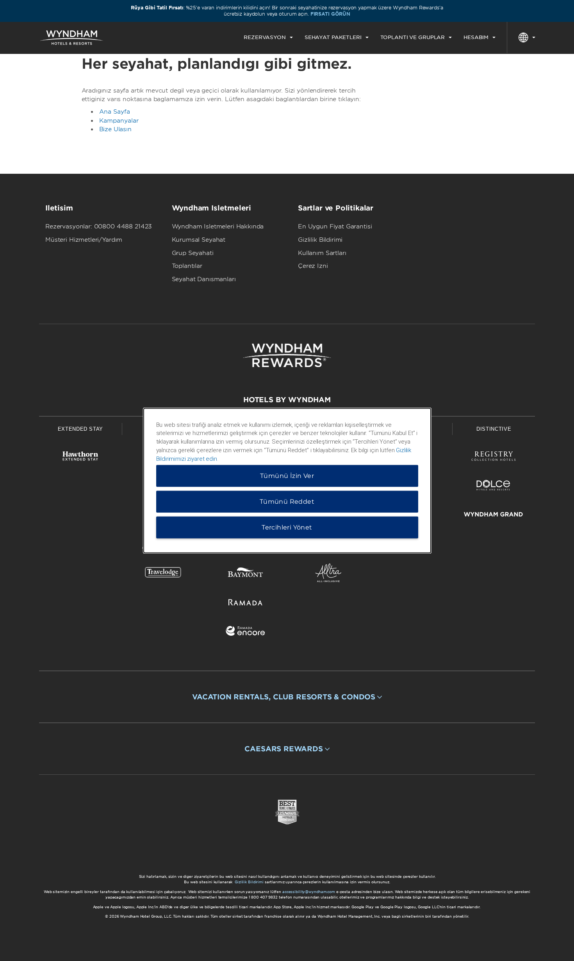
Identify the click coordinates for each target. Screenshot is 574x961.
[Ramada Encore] (245, 632)
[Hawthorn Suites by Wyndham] (80, 457)
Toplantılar (187, 265)
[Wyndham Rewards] (287, 355)
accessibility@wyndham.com (308, 892)
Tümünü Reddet (287, 501)
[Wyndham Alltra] (328, 574)
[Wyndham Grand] (493, 516)
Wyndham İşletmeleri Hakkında (218, 226)
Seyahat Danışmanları (204, 279)
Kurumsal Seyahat (199, 239)
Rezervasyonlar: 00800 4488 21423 (98, 226)
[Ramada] (245, 603)
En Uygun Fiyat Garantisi (335, 226)
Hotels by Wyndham (287, 400)
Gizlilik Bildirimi (320, 239)
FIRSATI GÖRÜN (330, 14)
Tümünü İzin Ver (287, 476)
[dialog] (287, 480)
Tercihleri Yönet (287, 527)
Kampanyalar (119, 120)
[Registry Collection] (493, 457)
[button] (287, 697)
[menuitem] (268, 37)
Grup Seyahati (193, 253)
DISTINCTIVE (493, 429)
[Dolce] (493, 487)
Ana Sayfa (114, 111)
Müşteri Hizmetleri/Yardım (83, 239)
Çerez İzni (313, 265)
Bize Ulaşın (115, 129)
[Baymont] (245, 574)
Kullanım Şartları (322, 253)
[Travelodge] (163, 574)
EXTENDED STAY (80, 429)
